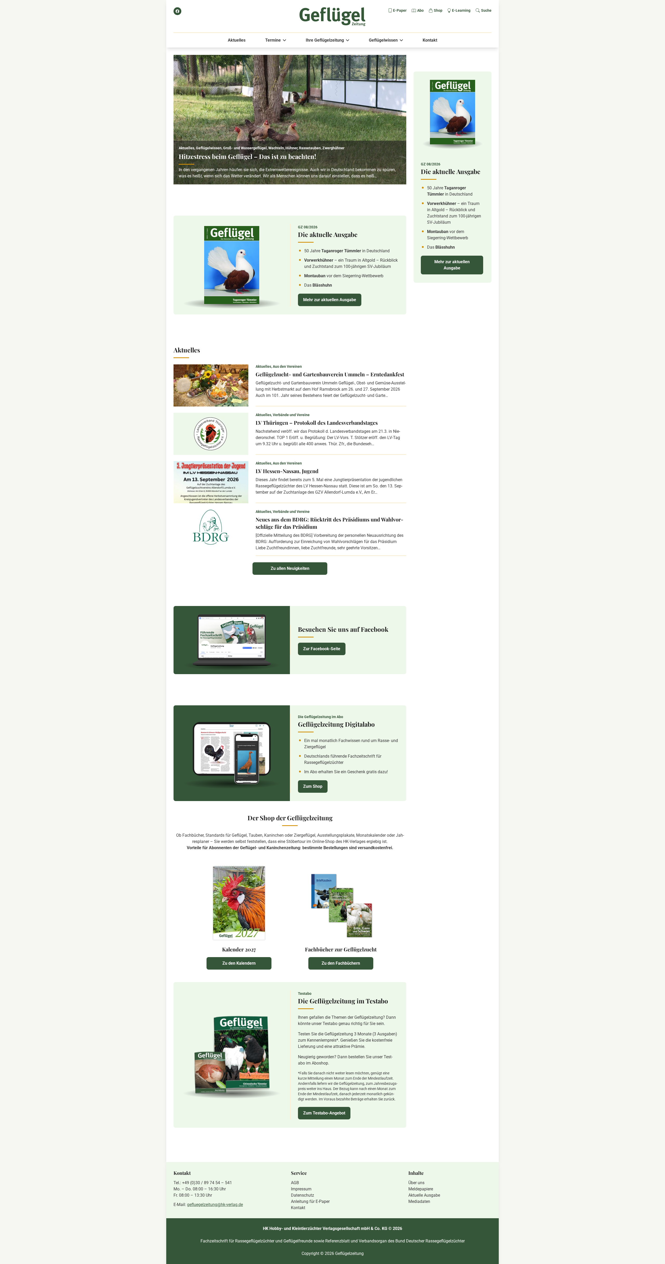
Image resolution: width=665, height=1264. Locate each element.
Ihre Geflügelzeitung (325, 40)
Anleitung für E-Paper (310, 1201)
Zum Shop (312, 786)
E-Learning (461, 10)
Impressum (301, 1188)
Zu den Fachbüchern (341, 963)
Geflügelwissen (383, 40)
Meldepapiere (420, 1188)
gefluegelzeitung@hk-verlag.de (215, 1204)
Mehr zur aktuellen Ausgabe (329, 299)
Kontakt (430, 40)
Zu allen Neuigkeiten (290, 568)
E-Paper (400, 10)
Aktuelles (236, 40)
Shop (438, 10)
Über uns (416, 1182)
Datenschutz (302, 1195)
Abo (420, 10)
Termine (273, 40)
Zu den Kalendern (239, 963)
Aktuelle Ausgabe (424, 1195)
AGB (295, 1182)
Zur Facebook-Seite (321, 648)
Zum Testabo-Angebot (324, 1113)
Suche (486, 10)
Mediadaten (419, 1201)
